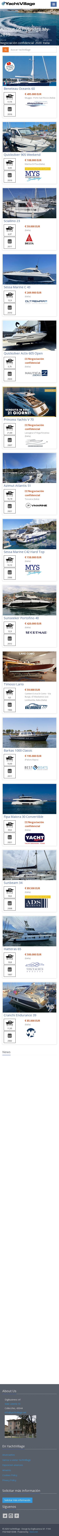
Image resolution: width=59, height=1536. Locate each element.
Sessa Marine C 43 (17, 287)
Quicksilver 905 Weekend (22, 155)
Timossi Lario (14, 684)
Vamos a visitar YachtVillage (16, 1459)
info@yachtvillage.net (15, 1412)
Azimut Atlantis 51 (17, 485)
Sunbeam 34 (13, 883)
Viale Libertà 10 (12, 1403)
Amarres (6, 1470)
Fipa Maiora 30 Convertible (23, 817)
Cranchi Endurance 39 (20, 1015)
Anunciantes (8, 1454)
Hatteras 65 (12, 949)
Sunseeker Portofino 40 (21, 618)
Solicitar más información (17, 1500)
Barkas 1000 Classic (18, 750)
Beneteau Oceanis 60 (19, 88)
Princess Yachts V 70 (19, 419)
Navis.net (34, 1532)
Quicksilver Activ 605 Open (23, 353)
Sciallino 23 (12, 221)
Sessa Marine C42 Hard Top (24, 552)
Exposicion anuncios (12, 1465)
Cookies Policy (9, 1475)
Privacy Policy (9, 1480)
